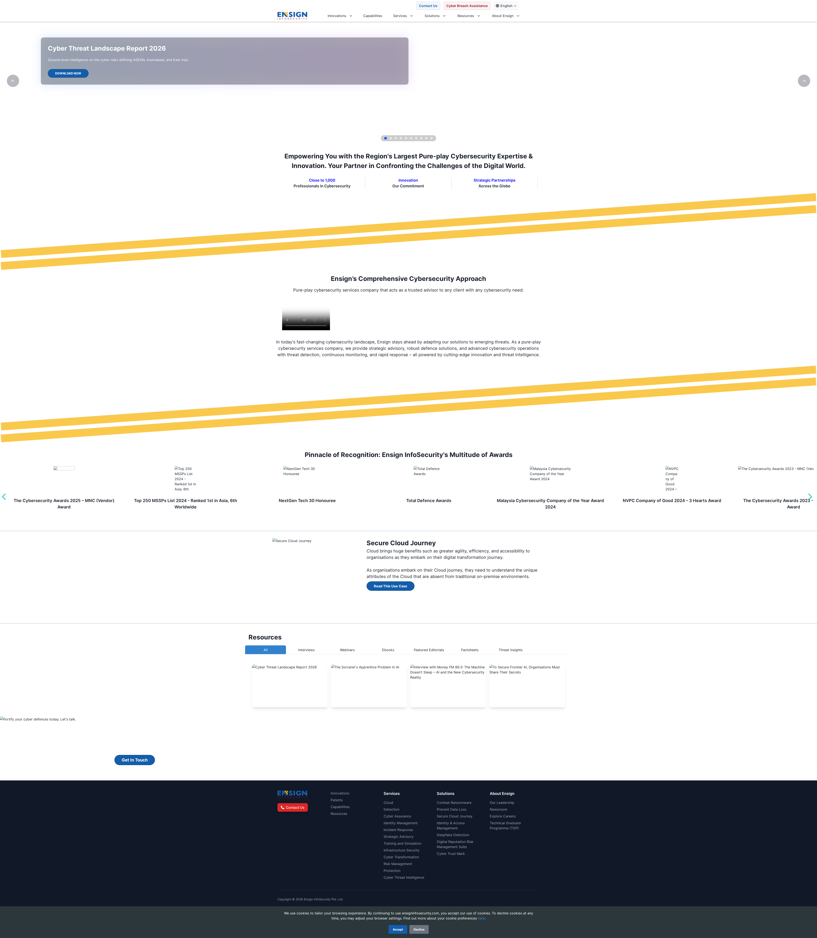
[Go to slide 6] (411, 138)
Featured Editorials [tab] (429, 650)
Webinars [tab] (347, 650)
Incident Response (398, 830)
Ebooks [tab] (388, 650)
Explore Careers (503, 816)
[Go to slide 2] (390, 138)
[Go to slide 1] (385, 138)
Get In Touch (135, 760)
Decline (419, 929)
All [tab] (266, 650)
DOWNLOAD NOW (68, 73)
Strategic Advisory (399, 836)
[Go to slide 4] (401, 138)
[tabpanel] (408, 686)
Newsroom (498, 809)
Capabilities (340, 807)
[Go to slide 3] (395, 138)
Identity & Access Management (451, 825)
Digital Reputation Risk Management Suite (455, 844)
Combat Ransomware (454, 802)
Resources (339, 813)
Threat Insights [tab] (511, 650)
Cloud (388, 802)
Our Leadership (502, 802)
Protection (392, 870)
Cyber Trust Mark (451, 853)
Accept (398, 929)
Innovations (340, 793)
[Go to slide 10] (431, 138)
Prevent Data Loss (451, 809)
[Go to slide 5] (406, 138)
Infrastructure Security (402, 850)
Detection (391, 809)
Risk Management (398, 864)
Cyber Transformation (401, 857)
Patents (337, 800)
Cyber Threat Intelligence (404, 877)
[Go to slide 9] (426, 138)
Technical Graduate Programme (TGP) (505, 825)
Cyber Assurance (397, 816)
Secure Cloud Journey (455, 816)
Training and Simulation (402, 843)
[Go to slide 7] (416, 138)
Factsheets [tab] (469, 650)
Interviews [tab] (306, 650)
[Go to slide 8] (421, 138)
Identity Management (401, 823)
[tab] (551, 649)
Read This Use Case (390, 586)
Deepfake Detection (453, 835)
